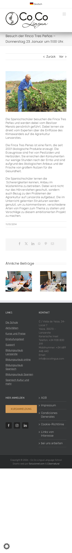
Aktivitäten (12, 328)
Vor (61, 56)
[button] (8, 281)
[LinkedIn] (25, 425)
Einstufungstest (15, 339)
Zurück (51, 56)
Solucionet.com (37, 463)
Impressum (48, 405)
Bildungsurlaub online (18, 359)
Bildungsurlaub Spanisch (14, 367)
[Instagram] (17, 425)
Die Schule (12, 322)
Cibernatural (53, 463)
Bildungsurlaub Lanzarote (14, 352)
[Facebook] (9, 425)
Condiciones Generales (49, 414)
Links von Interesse (47, 433)
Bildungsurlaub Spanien (19, 374)
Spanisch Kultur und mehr (17, 381)
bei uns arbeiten (52, 443)
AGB (44, 397)
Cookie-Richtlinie (52, 424)
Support (10, 344)
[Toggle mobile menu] (64, 14)
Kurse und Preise (15, 333)
